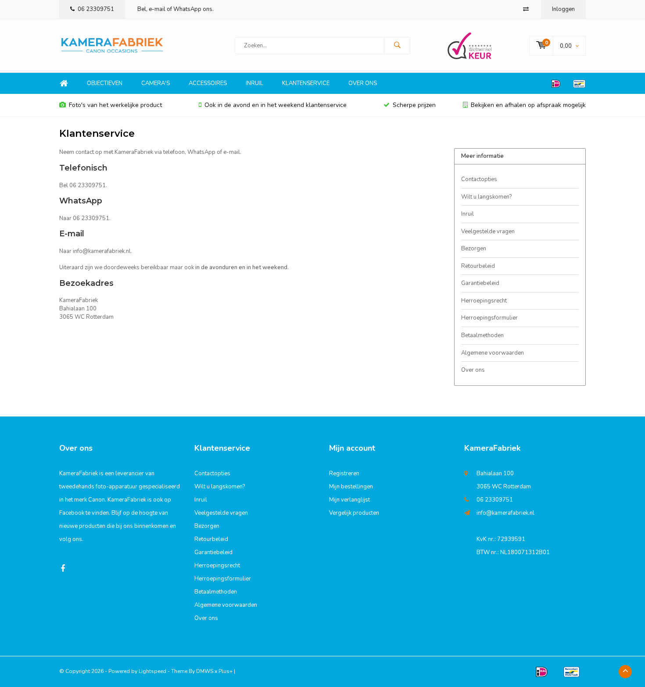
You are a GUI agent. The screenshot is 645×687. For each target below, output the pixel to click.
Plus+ (226, 671)
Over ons (362, 83)
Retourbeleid (478, 266)
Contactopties (479, 179)
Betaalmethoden (482, 335)
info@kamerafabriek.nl (505, 513)
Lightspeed (152, 671)
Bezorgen (473, 249)
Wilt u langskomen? (486, 197)
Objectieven (104, 83)
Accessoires (208, 83)
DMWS (204, 671)
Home (63, 83)
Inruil (254, 83)
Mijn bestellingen (351, 487)
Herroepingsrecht (484, 301)
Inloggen (563, 9)
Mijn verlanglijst (349, 500)
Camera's (155, 83)
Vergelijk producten (354, 513)
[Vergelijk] (526, 9)
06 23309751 (96, 9)
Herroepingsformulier (489, 318)
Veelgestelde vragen (488, 231)
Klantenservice (306, 83)
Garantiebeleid (480, 283)
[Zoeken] (397, 45)
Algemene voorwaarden (492, 353)
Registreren (344, 473)
